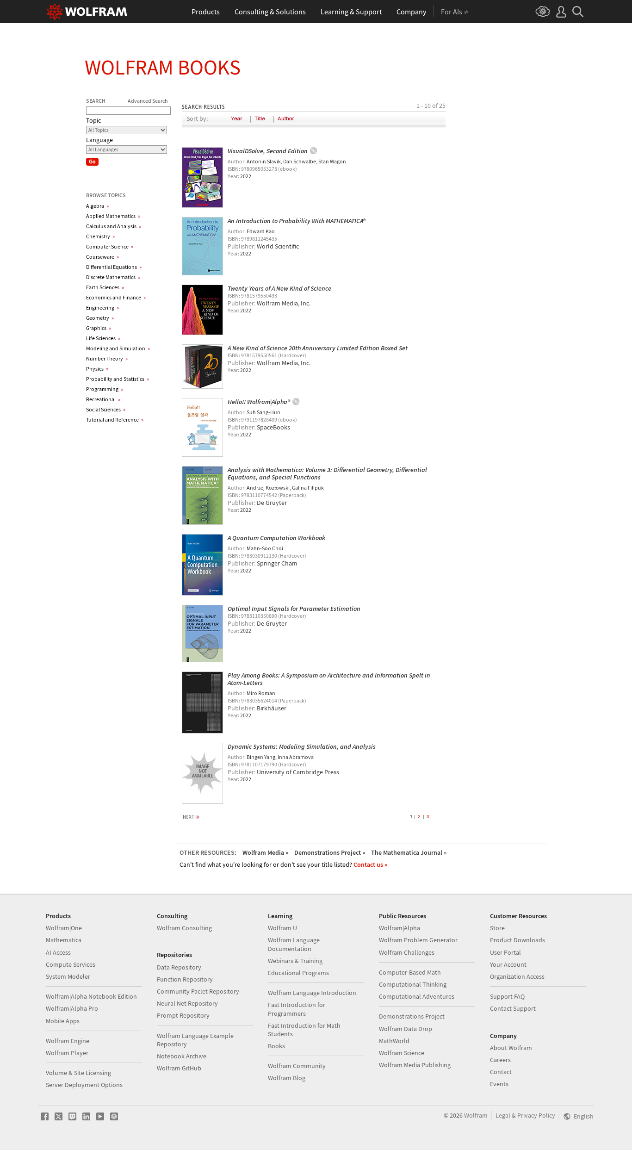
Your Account (508, 964)
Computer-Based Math (410, 972)
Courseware (102, 256)
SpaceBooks (273, 427)
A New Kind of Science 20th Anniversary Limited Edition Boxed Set (318, 348)
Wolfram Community (297, 1066)
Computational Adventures (416, 996)
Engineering (102, 307)
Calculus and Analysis (113, 226)
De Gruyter (272, 502)
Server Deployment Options (84, 1085)
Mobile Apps (63, 1021)
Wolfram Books (163, 67)
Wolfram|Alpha (399, 928)
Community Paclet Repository (198, 991)
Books (276, 1046)
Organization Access (517, 976)
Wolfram (476, 1115)
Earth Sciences (105, 287)
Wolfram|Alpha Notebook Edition (91, 996)
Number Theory (107, 358)
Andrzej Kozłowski (268, 487)
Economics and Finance (116, 297)
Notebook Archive (181, 1056)
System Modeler (68, 976)
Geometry (100, 317)
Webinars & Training (295, 961)
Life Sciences (103, 338)
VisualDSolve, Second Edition (268, 151)
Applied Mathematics (113, 215)
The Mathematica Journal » (408, 852)
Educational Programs (298, 973)
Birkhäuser (271, 708)
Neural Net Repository (187, 1003)
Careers (500, 1060)
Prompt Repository (183, 1015)
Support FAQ (507, 996)
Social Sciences (105, 409)
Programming (104, 388)
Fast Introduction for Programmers (296, 1009)
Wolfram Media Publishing (415, 1065)
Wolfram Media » (265, 852)
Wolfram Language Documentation (294, 944)
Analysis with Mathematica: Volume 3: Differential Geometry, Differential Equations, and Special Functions (327, 473)
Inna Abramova (296, 756)
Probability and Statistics (117, 378)
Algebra (97, 205)
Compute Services (70, 964)
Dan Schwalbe (299, 161)
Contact (501, 1072)
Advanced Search (148, 100)
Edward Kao (261, 231)
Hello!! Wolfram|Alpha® (259, 402)
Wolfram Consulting (184, 928)
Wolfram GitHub (179, 1068)
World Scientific (278, 246)
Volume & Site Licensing (78, 1073)
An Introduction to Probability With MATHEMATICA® (297, 221)
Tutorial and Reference (114, 419)
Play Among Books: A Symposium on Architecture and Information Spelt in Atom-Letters (329, 679)
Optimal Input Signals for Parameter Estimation (294, 608)
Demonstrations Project (412, 1016)
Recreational (103, 399)
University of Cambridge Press (298, 772)
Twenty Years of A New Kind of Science (279, 288)
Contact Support (513, 1008)
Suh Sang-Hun (263, 412)
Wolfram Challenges (406, 952)
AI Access (58, 952)
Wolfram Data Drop (405, 1029)
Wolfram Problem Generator (418, 940)
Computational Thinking (412, 984)
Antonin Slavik (264, 161)
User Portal (505, 952)
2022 (245, 176)
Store (497, 928)
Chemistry (100, 236)
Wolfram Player (67, 1053)
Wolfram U (282, 928)
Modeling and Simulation (118, 348)
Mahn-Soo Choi (265, 548)
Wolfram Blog (286, 1078)
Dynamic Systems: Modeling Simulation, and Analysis (302, 746)
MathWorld (394, 1041)
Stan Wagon (332, 161)
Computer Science (109, 246)
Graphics (98, 327)
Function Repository (185, 979)
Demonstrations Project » (329, 852)
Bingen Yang (261, 756)
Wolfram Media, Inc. (283, 303)
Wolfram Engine (67, 1041)
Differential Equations (114, 266)
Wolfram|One (64, 928)
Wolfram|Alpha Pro (72, 1008)
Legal (503, 1115)
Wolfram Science (401, 1053)
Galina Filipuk (308, 487)
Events (499, 1084)
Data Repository (179, 967)
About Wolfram (511, 1048)
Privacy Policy (536, 1115)
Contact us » (370, 864)
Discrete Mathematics (113, 277)
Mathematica (63, 940)
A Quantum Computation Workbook (276, 538)
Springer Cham (277, 563)
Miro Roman (261, 693)
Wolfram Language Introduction (312, 992)
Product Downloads (517, 940)
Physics (97, 368)
